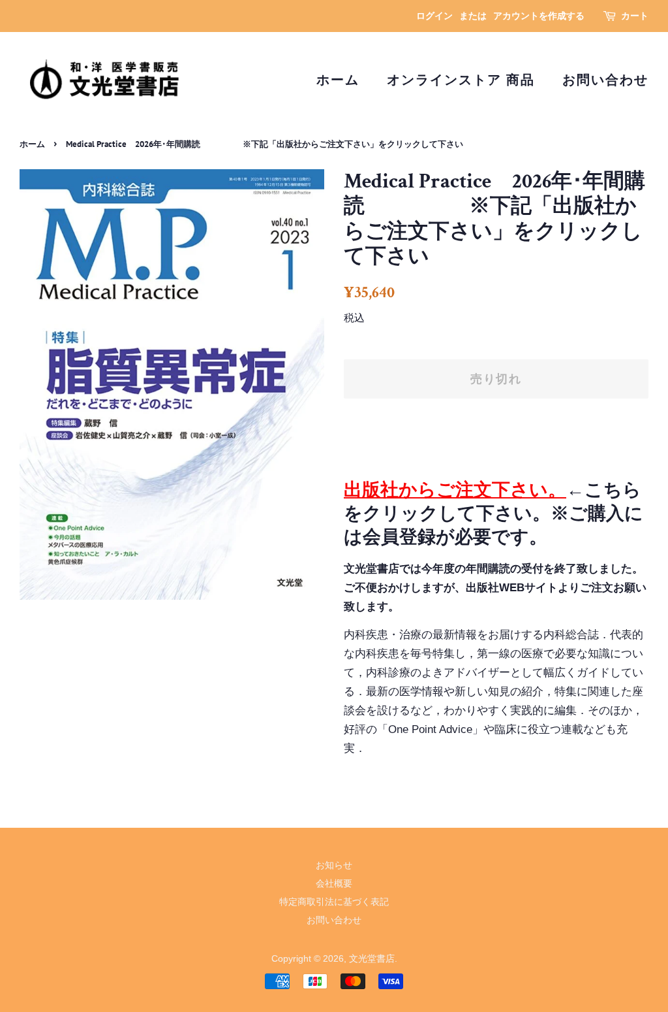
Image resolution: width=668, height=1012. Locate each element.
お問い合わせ (605, 79)
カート (634, 16)
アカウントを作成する (538, 16)
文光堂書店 (372, 958)
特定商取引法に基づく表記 (334, 901)
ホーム (337, 79)
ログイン (434, 16)
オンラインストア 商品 (461, 79)
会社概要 (334, 883)
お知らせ (334, 865)
